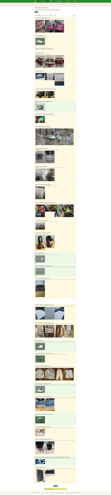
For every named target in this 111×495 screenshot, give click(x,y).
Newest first (51, 15)
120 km (46, 15)
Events (50, 492)
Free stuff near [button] (41, 7)
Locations (57, 492)
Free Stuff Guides (72, 492)
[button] (72, 15)
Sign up (75, 1)
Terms (39, 492)
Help (36, 492)
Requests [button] (40, 15)
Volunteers (66, 492)
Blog (53, 492)
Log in (67, 1)
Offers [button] (36, 15)
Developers (62, 492)
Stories (46, 492)
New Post (59, 1)
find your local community (55, 10)
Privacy (43, 492)
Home (33, 492)
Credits (78, 492)
